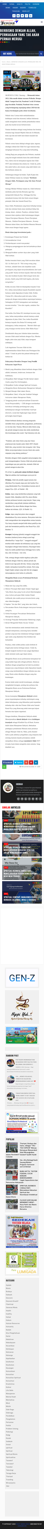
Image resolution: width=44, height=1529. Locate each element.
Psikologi (9, 1431)
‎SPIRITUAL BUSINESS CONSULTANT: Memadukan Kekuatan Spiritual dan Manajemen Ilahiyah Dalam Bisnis (19, 826)
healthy (9, 1314)
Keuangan (10, 1368)
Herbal (8, 1317)
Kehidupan (10, 1349)
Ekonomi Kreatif (12, 1301)
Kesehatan (10, 1365)
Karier (8, 1336)
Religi (8, 1435)
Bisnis (8, 62)
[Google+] (18, 798)
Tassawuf (10, 1463)
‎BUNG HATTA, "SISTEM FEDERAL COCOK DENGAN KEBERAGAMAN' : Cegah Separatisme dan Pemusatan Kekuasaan (22, 1177)
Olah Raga (10, 1409)
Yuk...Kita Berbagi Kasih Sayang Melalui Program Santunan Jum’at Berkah (29, 1163)
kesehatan (10, 1361)
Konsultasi (10, 1381)
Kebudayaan (10, 1342)
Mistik (8, 1406)
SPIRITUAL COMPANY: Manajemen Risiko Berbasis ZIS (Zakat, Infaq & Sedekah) (20, 898)
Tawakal (9, 1467)
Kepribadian (10, 1358)
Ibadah (8, 1329)
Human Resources (13, 1323)
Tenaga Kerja (11, 1473)
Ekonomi (37, 53)
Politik (8, 1425)
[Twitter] (22, 15)
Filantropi (9, 1304)
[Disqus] (22, 936)
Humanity (9, 1326)
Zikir (7, 1486)
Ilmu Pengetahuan (13, 1333)
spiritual (9, 1447)
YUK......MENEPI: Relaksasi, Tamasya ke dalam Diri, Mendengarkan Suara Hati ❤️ (26, 1078)
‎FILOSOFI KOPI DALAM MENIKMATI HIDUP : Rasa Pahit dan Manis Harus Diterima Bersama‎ (28, 1204)
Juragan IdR (22, 1526)
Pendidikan (10, 1415)
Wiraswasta (10, 1482)
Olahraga (9, 1412)
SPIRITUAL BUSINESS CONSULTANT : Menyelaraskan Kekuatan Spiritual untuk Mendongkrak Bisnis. (19, 850)
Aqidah (8, 1285)
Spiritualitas (10, 1457)
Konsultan (10, 1374)
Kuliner (8, 1387)
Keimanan (10, 1352)
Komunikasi (10, 1371)
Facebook (8, 762)
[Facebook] (14, 15)
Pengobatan (10, 1419)
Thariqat (9, 1476)
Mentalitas (10, 1400)
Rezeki (8, 1438)
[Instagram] (26, 15)
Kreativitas (10, 1384)
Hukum (8, 1320)
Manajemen (10, 1393)
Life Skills (9, 1390)
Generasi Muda (11, 1307)
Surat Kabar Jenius (23, 1524)
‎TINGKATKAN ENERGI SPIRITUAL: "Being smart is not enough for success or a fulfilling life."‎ (25, 1096)
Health (8, 1310)
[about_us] (8, 792)
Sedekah (9, 1441)
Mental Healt (11, 1396)
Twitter (19, 762)
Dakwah (9, 1294)
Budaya (9, 1291)
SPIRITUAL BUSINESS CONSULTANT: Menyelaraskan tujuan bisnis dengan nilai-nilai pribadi (20, 873)
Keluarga (9, 1355)
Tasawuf (9, 1460)
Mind (8, 1403)
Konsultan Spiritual (13, 1377)
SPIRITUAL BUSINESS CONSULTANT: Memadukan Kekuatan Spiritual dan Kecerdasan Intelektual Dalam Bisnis (21, 1191)
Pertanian (9, 1422)
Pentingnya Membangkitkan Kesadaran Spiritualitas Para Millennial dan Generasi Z (26, 1062)
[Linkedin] (30, 15)
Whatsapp (4, 767)
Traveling (9, 1479)
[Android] (18, 15)
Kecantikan (10, 1345)
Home (3, 62)
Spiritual (9, 1451)
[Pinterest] (22, 798)
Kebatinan (10, 1339)
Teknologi (9, 1470)
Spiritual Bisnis (11, 1454)
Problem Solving (12, 1428)
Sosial (8, 1444)
